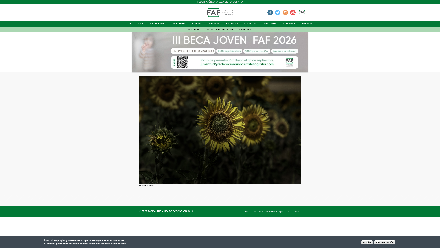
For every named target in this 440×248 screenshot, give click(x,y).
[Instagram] (285, 12)
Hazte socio (245, 29)
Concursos (178, 24)
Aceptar (367, 242)
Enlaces (307, 24)
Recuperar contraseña (220, 29)
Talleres (214, 24)
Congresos (269, 24)
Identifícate (194, 29)
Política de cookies (291, 212)
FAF (129, 24)
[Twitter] (277, 12)
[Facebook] (270, 12)
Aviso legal (250, 212)
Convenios (289, 24)
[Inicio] (220, 16)
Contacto (250, 24)
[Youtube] (293, 12)
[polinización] (220, 181)
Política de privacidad (269, 212)
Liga (140, 24)
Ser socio (232, 24)
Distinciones (157, 24)
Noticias (197, 24)
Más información (385, 242)
